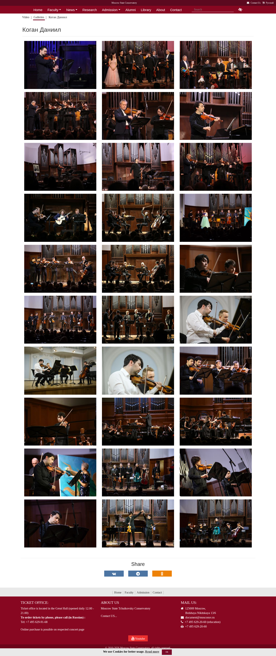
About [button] (160, 10)
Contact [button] (176, 10)
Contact (157, 592)
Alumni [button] (130, 10)
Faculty (129, 592)
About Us (110, 602)
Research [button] (89, 10)
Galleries (39, 17)
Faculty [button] (53, 10)
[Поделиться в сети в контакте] (114, 574)
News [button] (70, 10)
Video (25, 17)
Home (117, 592)
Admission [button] (110, 10)
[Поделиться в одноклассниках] (162, 574)
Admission (143, 592)
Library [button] (146, 10)
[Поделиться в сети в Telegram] (138, 574)
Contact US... (109, 616)
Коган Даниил (58, 17)
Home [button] (37, 10)
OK (167, 652)
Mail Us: (189, 602)
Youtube (139, 638)
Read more (152, 651)
